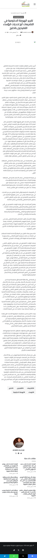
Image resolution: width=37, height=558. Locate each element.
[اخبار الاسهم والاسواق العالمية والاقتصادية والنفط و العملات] (24, 4)
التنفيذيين (20, 388)
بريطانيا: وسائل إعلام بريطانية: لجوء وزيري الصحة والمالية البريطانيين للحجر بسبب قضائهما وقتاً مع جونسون (10, 480)
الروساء (30, 392)
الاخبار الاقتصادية (15, 13)
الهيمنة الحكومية (18, 392)
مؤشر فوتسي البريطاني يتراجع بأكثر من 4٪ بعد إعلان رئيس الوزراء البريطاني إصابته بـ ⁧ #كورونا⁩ (28, 493)
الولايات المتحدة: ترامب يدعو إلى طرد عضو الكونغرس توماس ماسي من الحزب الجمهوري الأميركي (28, 467)
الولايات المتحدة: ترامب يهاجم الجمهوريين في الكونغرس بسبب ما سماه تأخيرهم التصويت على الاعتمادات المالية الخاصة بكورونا (10, 467)
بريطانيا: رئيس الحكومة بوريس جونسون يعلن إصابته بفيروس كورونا (10, 492)
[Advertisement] (18, 416)
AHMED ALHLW (27, 32)
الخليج (10, 388)
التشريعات (30, 388)
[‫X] (16, 453)
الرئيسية (23, 13)
